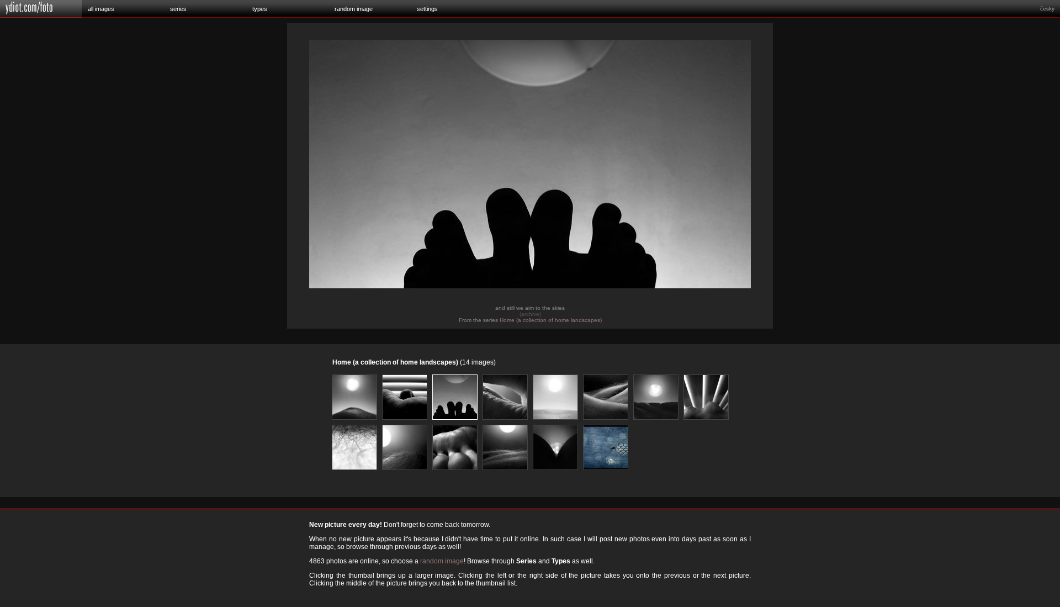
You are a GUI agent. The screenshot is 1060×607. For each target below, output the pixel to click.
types (259, 9)
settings (427, 9)
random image (354, 9)
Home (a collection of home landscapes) (551, 320)
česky (1047, 9)
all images (101, 9)
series (178, 9)
